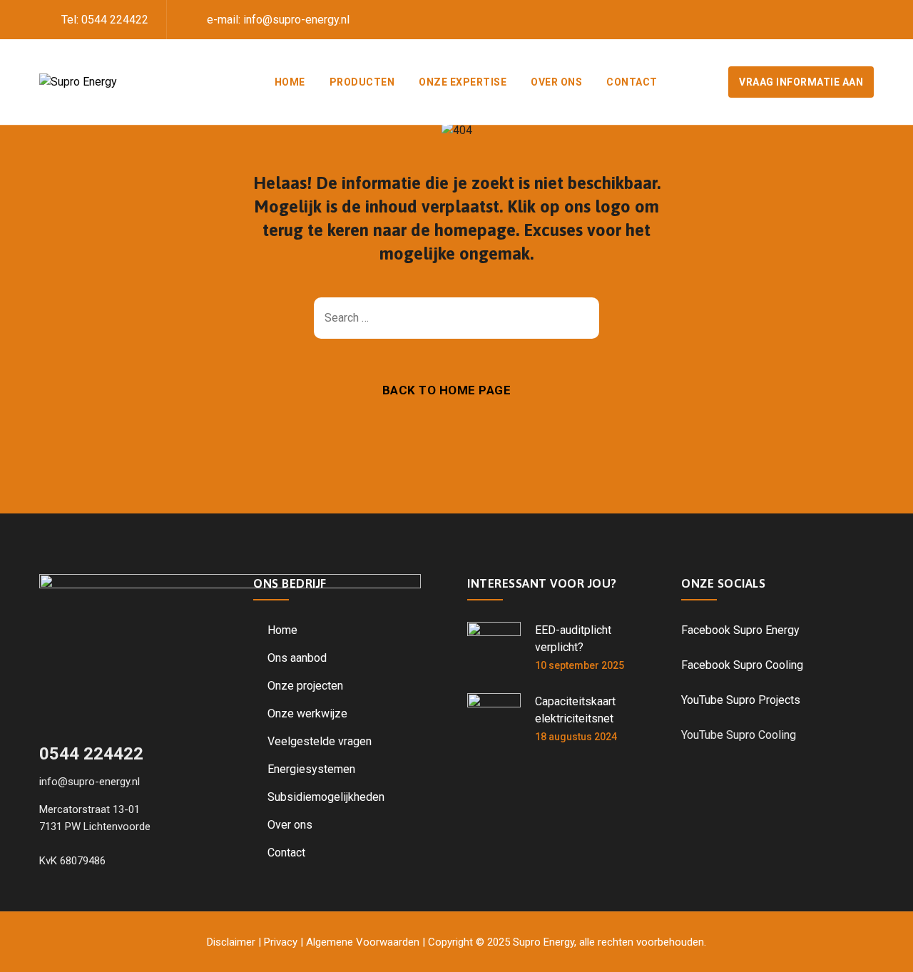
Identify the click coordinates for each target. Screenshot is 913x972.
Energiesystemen (311, 769)
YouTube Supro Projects (740, 700)
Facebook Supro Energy (740, 630)
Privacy (280, 942)
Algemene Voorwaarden (362, 942)
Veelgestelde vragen (319, 741)
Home (290, 82)
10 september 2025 (579, 665)
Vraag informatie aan (801, 82)
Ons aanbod (297, 658)
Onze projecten (305, 685)
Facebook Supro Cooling (742, 665)
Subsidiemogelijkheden (325, 797)
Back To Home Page (446, 390)
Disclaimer (231, 942)
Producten (362, 82)
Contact (632, 82)
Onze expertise (462, 82)
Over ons (556, 82)
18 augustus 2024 (576, 736)
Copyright (450, 942)
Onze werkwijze (307, 713)
